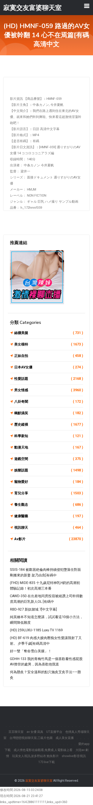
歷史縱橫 (48, 424)
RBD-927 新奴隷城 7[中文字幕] (33, 609)
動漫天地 (48, 447)
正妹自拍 (48, 356)
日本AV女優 (48, 367)
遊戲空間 (48, 459)
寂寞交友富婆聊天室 (39, 780)
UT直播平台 (54, 731)
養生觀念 (48, 505)
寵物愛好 (48, 482)
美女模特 (48, 344)
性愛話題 (48, 379)
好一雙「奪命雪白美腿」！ (30, 651)
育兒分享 (48, 493)
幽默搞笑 (48, 413)
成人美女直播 (65, 738)
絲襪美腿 (48, 333)
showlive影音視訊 (74, 756)
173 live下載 (46, 762)
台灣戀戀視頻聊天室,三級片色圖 (31, 738)
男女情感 (48, 390)
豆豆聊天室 (16, 731)
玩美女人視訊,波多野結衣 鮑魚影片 (35, 756)
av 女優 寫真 (35, 731)
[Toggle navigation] (87, 6)
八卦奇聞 (48, 401)
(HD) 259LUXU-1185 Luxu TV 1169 (36, 630)
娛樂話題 (48, 470)
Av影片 (48, 539)
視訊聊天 (48, 527)
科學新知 (48, 436)
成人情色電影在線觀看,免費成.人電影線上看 (43, 750)
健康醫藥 (48, 516)
